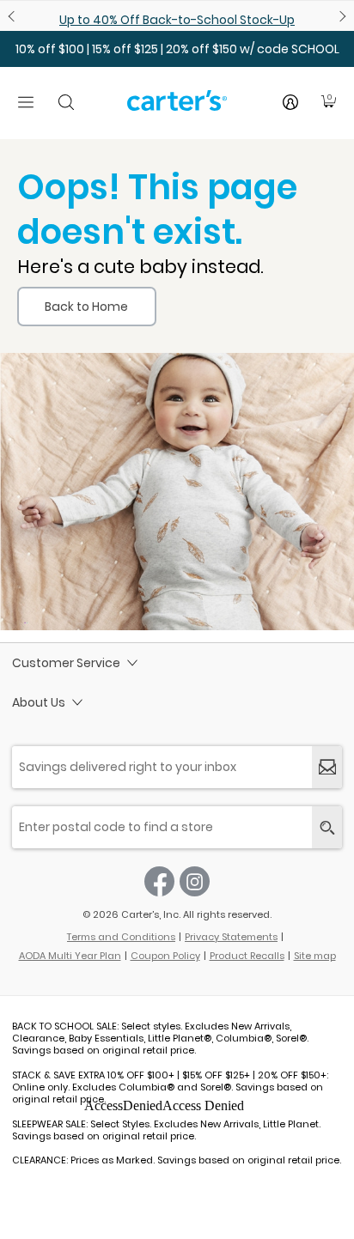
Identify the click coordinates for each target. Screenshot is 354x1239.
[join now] (327, 767)
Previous (13, 16)
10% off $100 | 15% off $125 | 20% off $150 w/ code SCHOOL (177, 49)
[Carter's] (177, 107)
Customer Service (66, 662)
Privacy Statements (231, 937)
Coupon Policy (165, 956)
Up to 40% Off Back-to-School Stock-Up (177, 19)
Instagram (195, 881)
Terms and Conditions (121, 937)
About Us (38, 702)
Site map (315, 956)
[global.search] (327, 827)
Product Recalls (247, 956)
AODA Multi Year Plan (70, 956)
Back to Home (86, 306)
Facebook (159, 881)
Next (340, 16)
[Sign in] (290, 102)
